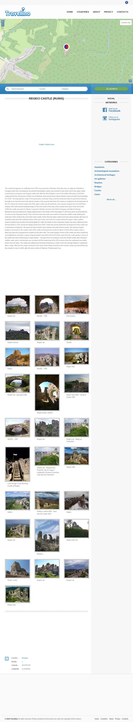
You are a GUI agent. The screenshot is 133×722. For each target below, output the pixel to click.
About (96, 12)
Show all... (111, 199)
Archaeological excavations (106, 171)
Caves (97, 194)
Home (70, 12)
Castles (41, 144)
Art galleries (99, 179)
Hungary (25, 658)
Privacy (108, 12)
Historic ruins (49, 144)
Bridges (98, 186)
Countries (83, 12)
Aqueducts (99, 167)
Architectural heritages (104, 175)
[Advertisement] (46, 121)
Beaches (98, 183)
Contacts (122, 12)
